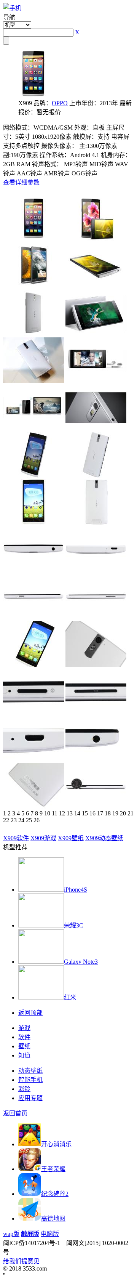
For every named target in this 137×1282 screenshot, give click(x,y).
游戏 (24, 1028)
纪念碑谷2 (54, 1194)
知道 (24, 1055)
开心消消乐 (56, 1144)
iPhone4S (75, 889)
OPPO (60, 103)
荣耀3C (73, 925)
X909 (16, 838)
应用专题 (30, 1098)
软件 (24, 1037)
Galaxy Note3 (81, 961)
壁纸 (24, 1046)
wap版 (11, 1234)
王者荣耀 (53, 1169)
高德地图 (53, 1218)
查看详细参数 (21, 182)
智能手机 (30, 1080)
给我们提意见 (21, 1261)
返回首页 (15, 1113)
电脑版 (50, 1234)
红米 (70, 997)
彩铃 (24, 1089)
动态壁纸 (30, 1070)
